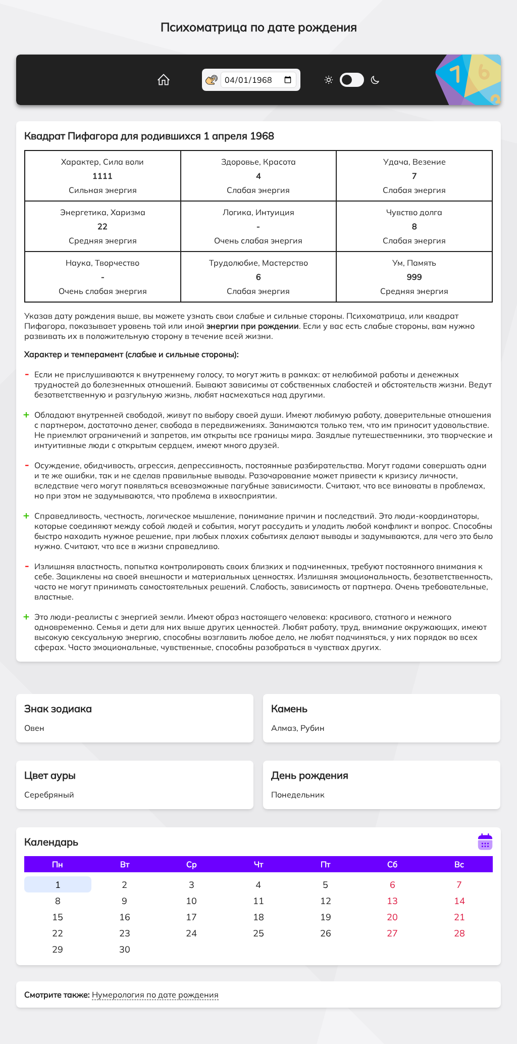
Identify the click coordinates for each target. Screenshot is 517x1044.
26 (325, 933)
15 (57, 917)
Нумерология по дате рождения (155, 994)
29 (57, 949)
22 (57, 933)
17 (191, 917)
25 (258, 933)
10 (191, 901)
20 (392, 917)
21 (459, 917)
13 (392, 901)
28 (459, 933)
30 (124, 949)
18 (258, 917)
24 (191, 933)
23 (124, 933)
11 (258, 901)
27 (392, 933)
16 (124, 917)
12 (325, 901)
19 (325, 917)
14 (459, 901)
